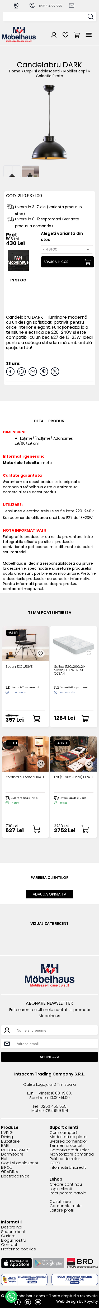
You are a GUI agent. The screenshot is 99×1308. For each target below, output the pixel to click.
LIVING (7, 1132)
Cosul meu (60, 1201)
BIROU (6, 1167)
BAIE (5, 1145)
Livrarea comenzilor (68, 1141)
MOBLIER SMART (15, 1150)
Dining (7, 1137)
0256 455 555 (50, 5)
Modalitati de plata (68, 1137)
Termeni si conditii (67, 1145)
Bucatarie (10, 1141)
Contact (9, 1244)
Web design (67, 1301)
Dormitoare (12, 1154)
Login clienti (61, 1189)
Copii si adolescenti (42, 71)
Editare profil (62, 1210)
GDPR (55, 1163)
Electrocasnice (15, 1176)
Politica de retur (65, 1159)
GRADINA (9, 1172)
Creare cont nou (66, 1184)
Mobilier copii (75, 71)
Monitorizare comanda (72, 1154)
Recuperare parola (68, 1193)
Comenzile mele (66, 1206)
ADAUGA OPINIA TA (49, 894)
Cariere (8, 1236)
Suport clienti (13, 1232)
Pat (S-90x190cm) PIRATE (73, 777)
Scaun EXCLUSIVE (19, 667)
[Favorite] (41, 653)
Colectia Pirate (49, 75)
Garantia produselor (69, 1150)
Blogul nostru (13, 1240)
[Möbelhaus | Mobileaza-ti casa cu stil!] (19, 41)
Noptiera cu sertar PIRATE (25, 777)
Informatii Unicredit (68, 1167)
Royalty (91, 1301)
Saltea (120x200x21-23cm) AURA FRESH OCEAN (69, 670)
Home (14, 71)
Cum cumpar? (64, 1132)
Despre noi (11, 1227)
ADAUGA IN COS (56, 261)
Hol (4, 1159)
